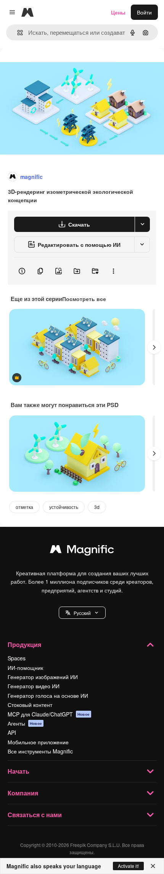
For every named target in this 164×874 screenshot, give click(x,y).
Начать (18, 771)
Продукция (24, 644)
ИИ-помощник (25, 667)
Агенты (25, 723)
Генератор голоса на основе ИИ (48, 695)
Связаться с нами (35, 814)
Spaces (17, 658)
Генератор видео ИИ (33, 686)
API (12, 732)
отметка (24, 507)
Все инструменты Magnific (40, 751)
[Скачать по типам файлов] (142, 224)
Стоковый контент (30, 704)
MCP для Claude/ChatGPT (49, 714)
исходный (51, 65)
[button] (82, 613)
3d (97, 507)
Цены (118, 12)
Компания (23, 793)
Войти (144, 12)
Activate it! (128, 866)
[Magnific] (82, 551)
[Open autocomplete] (16, 32)
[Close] (153, 866)
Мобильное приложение (38, 742)
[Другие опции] (113, 271)
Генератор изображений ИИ (43, 677)
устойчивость (63, 507)
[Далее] (154, 347)
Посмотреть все (84, 299)
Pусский (82, 613)
